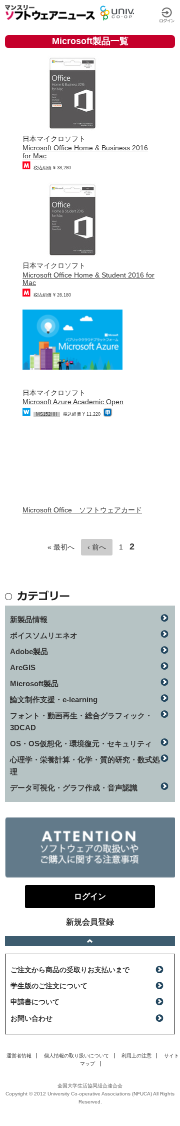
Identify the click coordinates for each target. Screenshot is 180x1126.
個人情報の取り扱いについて (76, 1055)
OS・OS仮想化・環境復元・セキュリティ (81, 743)
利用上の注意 (137, 1055)
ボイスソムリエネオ (44, 635)
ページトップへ (90, 941)
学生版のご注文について (49, 986)
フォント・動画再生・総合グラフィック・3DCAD (81, 721)
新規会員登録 (90, 922)
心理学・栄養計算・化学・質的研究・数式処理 (85, 765)
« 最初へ (61, 547)
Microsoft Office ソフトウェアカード (82, 510)
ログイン (167, 15)
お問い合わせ (31, 1018)
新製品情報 (29, 619)
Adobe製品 (29, 651)
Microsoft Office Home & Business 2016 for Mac (85, 151)
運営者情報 (19, 1055)
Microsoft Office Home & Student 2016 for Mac (88, 279)
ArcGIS (23, 667)
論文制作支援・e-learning (54, 699)
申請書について (35, 1002)
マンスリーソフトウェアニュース (50, 12)
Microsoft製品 (34, 683)
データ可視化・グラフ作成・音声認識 (74, 787)
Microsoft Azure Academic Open (73, 402)
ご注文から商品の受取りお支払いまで (70, 970)
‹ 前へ (97, 547)
